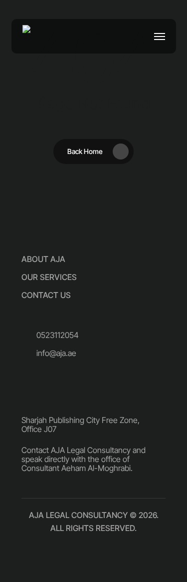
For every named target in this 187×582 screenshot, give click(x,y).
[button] (159, 37)
